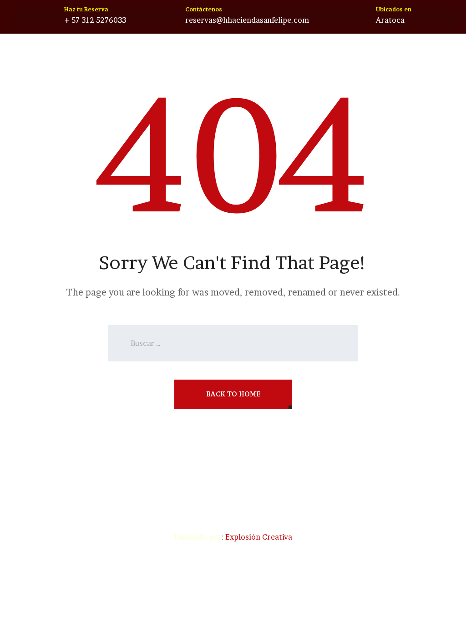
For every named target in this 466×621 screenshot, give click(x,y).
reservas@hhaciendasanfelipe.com (247, 20)
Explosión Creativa (258, 536)
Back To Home (233, 394)
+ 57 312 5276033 (95, 20)
